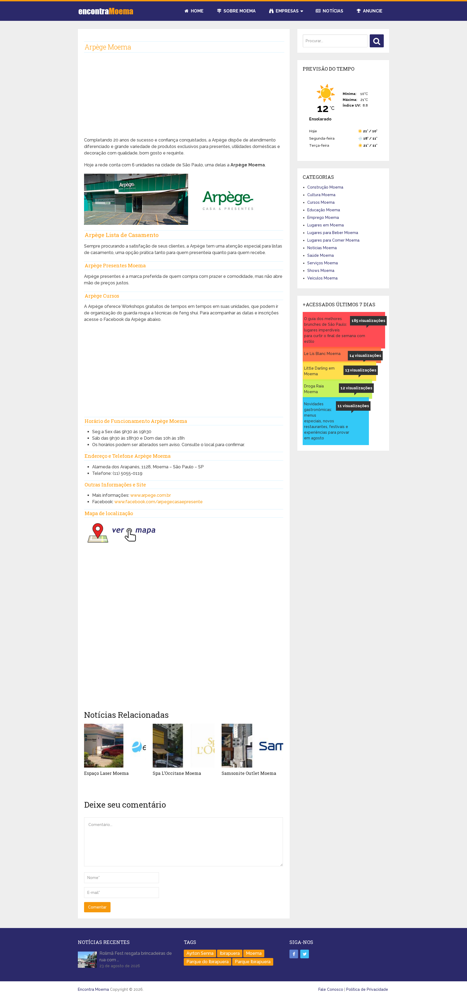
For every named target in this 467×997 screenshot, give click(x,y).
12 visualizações (356, 388)
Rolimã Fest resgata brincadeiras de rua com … (135, 956)
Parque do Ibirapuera (207, 961)
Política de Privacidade (367, 989)
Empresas (287, 11)
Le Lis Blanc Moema (322, 353)
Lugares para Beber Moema (332, 233)
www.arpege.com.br (150, 495)
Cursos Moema (321, 202)
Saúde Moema (320, 255)
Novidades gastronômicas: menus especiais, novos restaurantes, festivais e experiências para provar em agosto (326, 421)
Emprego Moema (323, 217)
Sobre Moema (239, 11)
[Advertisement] (183, 99)
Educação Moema (323, 210)
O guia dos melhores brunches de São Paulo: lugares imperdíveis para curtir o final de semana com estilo (334, 330)
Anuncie (372, 11)
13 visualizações (360, 370)
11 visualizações (353, 406)
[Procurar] (377, 40)
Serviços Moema (322, 263)
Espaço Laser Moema (106, 773)
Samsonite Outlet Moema (249, 773)
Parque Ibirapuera (253, 961)
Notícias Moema (322, 248)
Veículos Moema (322, 278)
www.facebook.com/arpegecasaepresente (158, 501)
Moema (254, 953)
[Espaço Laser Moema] (115, 746)
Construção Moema (325, 187)
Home (197, 11)
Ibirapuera (230, 953)
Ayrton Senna (200, 953)
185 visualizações (368, 320)
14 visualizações (365, 355)
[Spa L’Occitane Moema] (184, 746)
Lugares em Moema (325, 225)
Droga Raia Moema (314, 389)
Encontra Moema (93, 989)
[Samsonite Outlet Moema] (252, 746)
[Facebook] (293, 954)
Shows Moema (320, 270)
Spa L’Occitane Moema (177, 773)
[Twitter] (304, 954)
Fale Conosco (330, 989)
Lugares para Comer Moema (333, 240)
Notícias (332, 11)
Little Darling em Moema (319, 371)
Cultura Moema (321, 195)
